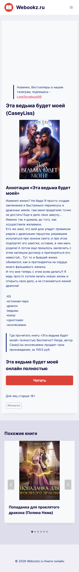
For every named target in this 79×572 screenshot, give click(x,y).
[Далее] (68, 485)
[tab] (32, 532)
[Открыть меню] (71, 7)
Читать (39, 380)
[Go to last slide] (11, 485)
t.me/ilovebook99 (29, 96)
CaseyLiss (14, 405)
